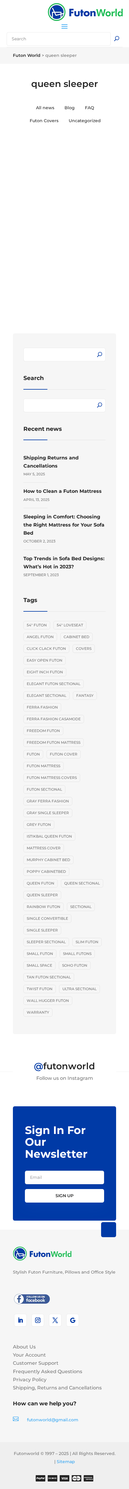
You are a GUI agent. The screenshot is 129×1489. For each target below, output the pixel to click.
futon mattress (43, 766)
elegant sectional (46, 695)
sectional (81, 906)
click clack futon (46, 648)
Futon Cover (63, 754)
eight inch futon (45, 672)
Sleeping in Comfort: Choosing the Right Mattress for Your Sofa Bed (63, 525)
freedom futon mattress (53, 742)
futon (33, 754)
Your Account (29, 1355)
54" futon (37, 625)
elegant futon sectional (53, 683)
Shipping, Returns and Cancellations (57, 1388)
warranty (38, 1012)
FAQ (89, 107)
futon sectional (44, 789)
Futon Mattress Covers (52, 777)
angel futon (40, 637)
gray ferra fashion (48, 801)
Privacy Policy (29, 1379)
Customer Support (35, 1363)
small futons (77, 953)
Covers (84, 648)
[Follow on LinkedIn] (20, 1320)
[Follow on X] (55, 1320)
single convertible (47, 918)
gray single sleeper (48, 813)
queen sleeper (42, 895)
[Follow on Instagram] (38, 1320)
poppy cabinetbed (46, 871)
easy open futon (44, 660)
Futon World (42, 242)
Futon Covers (44, 120)
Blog (69, 107)
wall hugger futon (48, 1000)
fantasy (85, 695)
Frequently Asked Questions (47, 1371)
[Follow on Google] (72, 1320)
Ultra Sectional (79, 989)
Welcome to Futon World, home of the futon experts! (61, 227)
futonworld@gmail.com (52, 1420)
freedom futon (43, 730)
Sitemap (66, 1461)
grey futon (39, 824)
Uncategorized (85, 120)
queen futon (40, 883)
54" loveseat (70, 625)
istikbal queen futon (49, 836)
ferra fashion (42, 707)
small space (39, 965)
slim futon (87, 942)
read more (43, 293)
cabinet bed (76, 637)
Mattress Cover (44, 848)
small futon (40, 953)
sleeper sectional (46, 942)
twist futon (39, 989)
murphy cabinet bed (48, 859)
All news (45, 107)
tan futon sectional (49, 977)
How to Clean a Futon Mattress (62, 491)
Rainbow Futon (43, 906)
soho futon (74, 965)
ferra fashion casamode (54, 719)
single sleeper (42, 930)
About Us (24, 1347)
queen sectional (82, 883)
